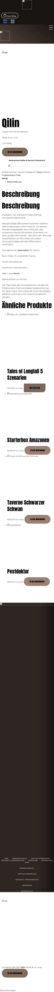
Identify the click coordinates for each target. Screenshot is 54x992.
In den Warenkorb (15, 152)
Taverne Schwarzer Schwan (26, 506)
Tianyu (39, 172)
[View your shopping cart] (52, 11)
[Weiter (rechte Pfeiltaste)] (17, 986)
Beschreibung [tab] (21, 194)
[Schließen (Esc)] (41, 980)
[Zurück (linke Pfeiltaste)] (5, 986)
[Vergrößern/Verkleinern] (5, 980)
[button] (51, 28)
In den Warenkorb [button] (37, 450)
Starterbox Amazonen (28, 440)
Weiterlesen (35, 387)
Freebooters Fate (11, 175)
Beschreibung (14, 182)
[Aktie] (29, 980)
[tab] (29, 181)
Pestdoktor (18, 571)
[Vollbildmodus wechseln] (17, 980)
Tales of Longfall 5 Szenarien (25, 374)
